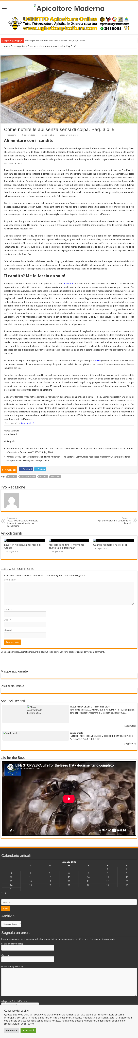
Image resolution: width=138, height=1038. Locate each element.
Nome (8, 609)
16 (127, 877)
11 (30, 877)
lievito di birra (28, 477)
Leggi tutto (27, 1023)
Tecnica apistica (18, 46)
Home (5, 46)
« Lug (4, 892)
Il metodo (67, 283)
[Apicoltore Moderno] (69, 8)
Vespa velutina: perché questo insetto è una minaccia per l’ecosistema (22, 522)
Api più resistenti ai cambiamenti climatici (114, 521)
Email (7, 620)
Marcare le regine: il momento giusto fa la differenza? (66, 546)
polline (98, 360)
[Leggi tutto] (130, 726)
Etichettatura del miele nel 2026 (40, 40)
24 (11, 885)
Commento (10, 579)
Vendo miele (76, 733)
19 (49, 881)
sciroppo (55, 477)
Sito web (8, 630)
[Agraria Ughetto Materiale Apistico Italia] (69, 23)
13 (69, 877)
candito (12, 477)
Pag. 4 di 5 (27, 423)
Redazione (11, 135)
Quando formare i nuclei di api (110, 544)
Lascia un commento (69, 135)
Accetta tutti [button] (28, 1030)
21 (88, 881)
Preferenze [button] (11, 1030)
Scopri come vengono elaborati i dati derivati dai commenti (75, 652)
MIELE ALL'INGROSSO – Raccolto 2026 (90, 706)
